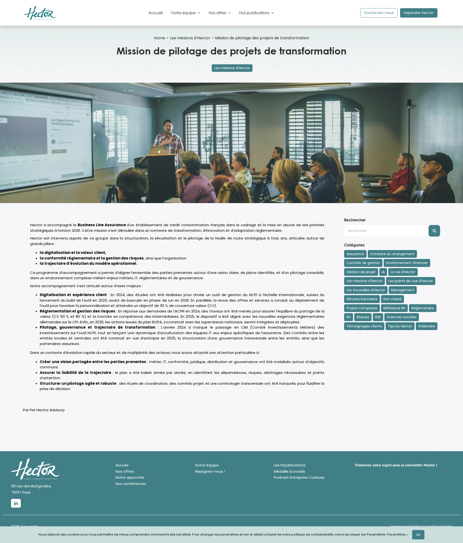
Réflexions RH (394, 308)
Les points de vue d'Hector (410, 280)
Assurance (355, 254)
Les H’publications (290, 465)
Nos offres (125, 471)
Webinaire (426, 326)
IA (383, 272)
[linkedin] (16, 503)
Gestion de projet (361, 272)
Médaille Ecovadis (289, 471)
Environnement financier (407, 262)
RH (349, 317)
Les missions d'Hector (232, 68)
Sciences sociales (401, 317)
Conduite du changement (392, 254)
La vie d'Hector (403, 272)
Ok (418, 534)
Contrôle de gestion (363, 262)
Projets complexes (362, 308)
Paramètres (397, 534)
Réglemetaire (422, 308)
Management (402, 290)
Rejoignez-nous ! (210, 471)
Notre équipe (207, 465)
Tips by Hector (400, 326)
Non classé (392, 299)
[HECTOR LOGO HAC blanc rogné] (35, 460)
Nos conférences (131, 483)
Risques (363, 317)
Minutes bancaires (362, 299)
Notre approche (130, 477)
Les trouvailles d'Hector (366, 290)
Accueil (122, 465)
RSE (378, 317)
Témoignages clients (364, 326)
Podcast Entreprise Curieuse (299, 477)
